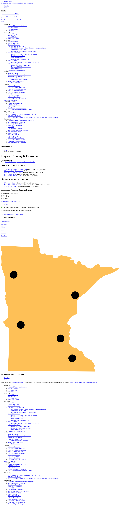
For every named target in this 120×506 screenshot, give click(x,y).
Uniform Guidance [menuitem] (16, 68)
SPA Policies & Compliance (15, 489)
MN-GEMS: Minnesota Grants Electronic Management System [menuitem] (28, 48)
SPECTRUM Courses (14, 466)
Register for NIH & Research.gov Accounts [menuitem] (23, 51)
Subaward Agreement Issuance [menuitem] (16, 92)
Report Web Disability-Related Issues (88, 382)
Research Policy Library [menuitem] (14, 131)
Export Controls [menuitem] (12, 133)
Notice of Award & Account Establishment (19, 436)
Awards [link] (6, 71)
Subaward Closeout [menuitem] (13, 95)
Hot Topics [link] (7, 111)
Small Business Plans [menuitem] (17, 57)
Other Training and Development (17, 469)
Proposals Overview (13, 403)
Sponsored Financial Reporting (16, 502)
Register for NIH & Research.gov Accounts (23, 412)
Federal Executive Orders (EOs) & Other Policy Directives (24, 475)
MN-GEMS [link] (7, 32)
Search (3, 10)
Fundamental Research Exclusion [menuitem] (20, 65)
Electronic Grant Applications (16, 407)
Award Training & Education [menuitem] (16, 81)
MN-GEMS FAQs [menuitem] (13, 37)
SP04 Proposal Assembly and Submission (15, 169)
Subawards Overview (14, 447)
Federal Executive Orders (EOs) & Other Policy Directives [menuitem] (24, 114)
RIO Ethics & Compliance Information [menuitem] (18, 130)
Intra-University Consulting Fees (20, 420)
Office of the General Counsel (16, 499)
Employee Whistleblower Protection (21, 428)
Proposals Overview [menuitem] (13, 41)
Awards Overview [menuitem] (13, 73)
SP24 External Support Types (12, 175)
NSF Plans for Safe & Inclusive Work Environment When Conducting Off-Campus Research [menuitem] (33, 117)
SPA (5, 150)
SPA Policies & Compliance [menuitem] (15, 128)
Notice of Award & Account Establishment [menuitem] (19, 75)
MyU (5, 7)
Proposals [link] (7, 40)
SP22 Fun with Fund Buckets (12, 184)
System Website (5, 221)
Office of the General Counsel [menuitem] (16, 138)
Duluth (3, 227)
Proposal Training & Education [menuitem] (16, 70)
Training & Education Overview (17, 464)
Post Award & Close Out (15, 439)
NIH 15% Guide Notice (14, 477)
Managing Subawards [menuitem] (14, 94)
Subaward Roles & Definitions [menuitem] (16, 87)
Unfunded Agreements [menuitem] (10, 100)
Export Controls (12, 494)
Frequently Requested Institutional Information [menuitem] (24, 54)
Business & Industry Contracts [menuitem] (16, 76)
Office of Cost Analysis (14, 496)
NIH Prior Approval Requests (19, 440)
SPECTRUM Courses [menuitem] (14, 105)
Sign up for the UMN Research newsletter (12, 214)
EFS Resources (15, 444)
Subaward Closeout (13, 456)
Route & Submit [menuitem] (12, 60)
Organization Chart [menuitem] (13, 27)
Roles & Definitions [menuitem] (13, 43)
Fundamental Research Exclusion (20, 426)
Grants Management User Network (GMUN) (20, 470)
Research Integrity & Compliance (17, 504)
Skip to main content (6, 1)
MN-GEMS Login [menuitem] (13, 34)
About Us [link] (7, 24)
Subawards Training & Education (17, 459)
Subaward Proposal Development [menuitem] (17, 89)
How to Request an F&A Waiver (17, 483)
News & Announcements (8, 20)
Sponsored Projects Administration (10, 17)
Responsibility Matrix (14, 406)
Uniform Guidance (16, 429)
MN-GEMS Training (13, 399)
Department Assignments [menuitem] (15, 125)
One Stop (6, 6)
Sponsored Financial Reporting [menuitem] (16, 141)
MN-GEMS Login (13, 395)
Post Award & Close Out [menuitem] (15, 78)
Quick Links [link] (7, 119)
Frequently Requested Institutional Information (24, 415)
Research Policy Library (14, 492)
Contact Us (18, 20)
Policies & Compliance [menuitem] (14, 64)
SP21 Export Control (10, 183)
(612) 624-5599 (16, 201)
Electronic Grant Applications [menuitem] (16, 46)
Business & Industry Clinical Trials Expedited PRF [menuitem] (25, 62)
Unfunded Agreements (10, 461)
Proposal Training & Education (16, 431)
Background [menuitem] (11, 35)
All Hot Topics (12, 474)
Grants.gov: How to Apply (18, 410)
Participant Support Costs (18, 417)
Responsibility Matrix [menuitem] (14, 45)
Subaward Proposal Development (17, 450)
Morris (2, 230)
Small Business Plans (17, 418)
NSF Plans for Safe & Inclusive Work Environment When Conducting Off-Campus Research (33, 478)
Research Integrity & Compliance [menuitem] (17, 142)
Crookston (4, 224)
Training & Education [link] (10, 101)
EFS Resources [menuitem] (15, 82)
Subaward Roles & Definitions (16, 448)
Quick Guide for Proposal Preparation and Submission (20, 162)
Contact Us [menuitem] (11, 30)
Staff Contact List (12, 390)
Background (11, 396)
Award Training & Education (16, 442)
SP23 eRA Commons (10, 186)
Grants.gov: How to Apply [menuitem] (18, 49)
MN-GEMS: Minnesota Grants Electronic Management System (28, 409)
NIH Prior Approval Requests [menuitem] (19, 79)
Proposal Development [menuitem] (14, 52)
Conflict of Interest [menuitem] (13, 136)
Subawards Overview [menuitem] (14, 86)
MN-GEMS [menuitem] (11, 127)
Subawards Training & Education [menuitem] (17, 98)
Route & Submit (12, 421)
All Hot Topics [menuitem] (12, 112)
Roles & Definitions (13, 404)
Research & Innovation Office (10, 14)
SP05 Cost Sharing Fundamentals (13, 171)
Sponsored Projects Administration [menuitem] (17, 26)
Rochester (3, 233)
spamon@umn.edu (6, 201)
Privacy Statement (74, 382)
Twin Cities (4, 236)
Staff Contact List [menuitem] (12, 29)
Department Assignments (15, 486)
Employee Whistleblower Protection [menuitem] (21, 67)
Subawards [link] (7, 84)
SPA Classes (11, 467)
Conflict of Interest (13, 497)
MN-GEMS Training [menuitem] (13, 38)
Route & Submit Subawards (15, 451)
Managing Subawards (14, 455)
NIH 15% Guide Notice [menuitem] (14, 116)
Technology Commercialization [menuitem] (16, 139)
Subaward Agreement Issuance (16, 453)
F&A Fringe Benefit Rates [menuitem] (15, 123)
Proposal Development (14, 414)
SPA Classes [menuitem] (11, 106)
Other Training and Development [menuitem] (17, 108)
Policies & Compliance (14, 425)
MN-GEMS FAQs (13, 398)
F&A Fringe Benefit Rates (15, 485)
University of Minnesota (17, 382)
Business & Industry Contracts (16, 437)
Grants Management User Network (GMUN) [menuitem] (20, 109)
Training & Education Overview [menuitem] (17, 103)
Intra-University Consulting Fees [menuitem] (20, 59)
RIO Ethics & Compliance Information (18, 491)
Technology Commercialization (16, 500)
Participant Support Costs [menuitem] (18, 56)
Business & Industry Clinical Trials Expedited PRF (25, 423)
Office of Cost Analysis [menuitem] (14, 135)
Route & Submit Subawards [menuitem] (15, 90)
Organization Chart (13, 388)
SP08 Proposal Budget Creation (13, 172)
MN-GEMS (11, 488)
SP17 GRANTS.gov (10, 174)
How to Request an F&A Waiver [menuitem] (17, 122)
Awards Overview (13, 434)
